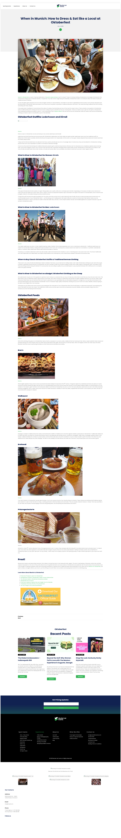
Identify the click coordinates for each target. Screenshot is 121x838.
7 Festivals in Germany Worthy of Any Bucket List (32, 584)
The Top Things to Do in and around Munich (31, 585)
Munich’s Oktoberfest (23, 97)
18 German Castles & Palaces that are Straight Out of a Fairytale (36, 582)
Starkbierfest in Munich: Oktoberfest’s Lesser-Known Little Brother (36, 577)
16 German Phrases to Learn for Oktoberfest (31, 576)
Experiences (17, 6)
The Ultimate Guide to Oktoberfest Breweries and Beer (34, 579)
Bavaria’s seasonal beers (52, 97)
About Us (24, 6)
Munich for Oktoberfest (95, 566)
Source (19, 131)
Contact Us (32, 6)
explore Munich (58, 111)
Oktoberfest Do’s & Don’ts (27, 580)
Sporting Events (7, 6)
